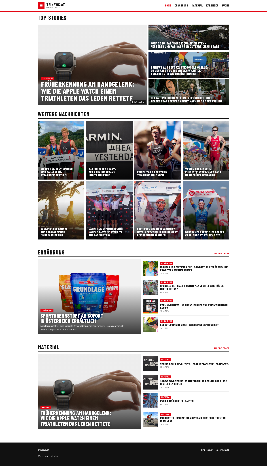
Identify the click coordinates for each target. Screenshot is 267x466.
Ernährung (181, 5)
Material (197, 5)
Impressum (207, 450)
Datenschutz (222, 450)
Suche (225, 5)
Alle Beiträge (221, 253)
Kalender (212, 5)
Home (168, 5)
